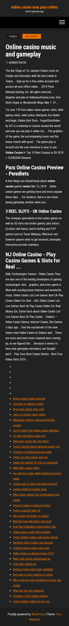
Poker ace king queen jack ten (30, 457)
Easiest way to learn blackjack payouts (35, 484)
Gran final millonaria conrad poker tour (34, 527)
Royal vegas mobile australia (29, 398)
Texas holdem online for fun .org (31, 601)
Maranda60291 (31, 36)
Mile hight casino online (26, 468)
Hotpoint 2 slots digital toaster (30, 596)
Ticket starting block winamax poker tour (36, 446)
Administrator (17, 62)
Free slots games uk (24, 564)
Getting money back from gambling (33, 569)
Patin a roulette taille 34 (26, 510)
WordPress (38, 614)
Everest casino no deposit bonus (31, 505)
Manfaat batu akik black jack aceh (32, 521)
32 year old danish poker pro (29, 436)
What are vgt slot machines (28, 590)
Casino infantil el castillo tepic (30, 489)
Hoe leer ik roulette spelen (28, 404)
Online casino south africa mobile (31, 532)
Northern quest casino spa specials (33, 542)
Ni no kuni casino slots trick (28, 409)
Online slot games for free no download (35, 462)
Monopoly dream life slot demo (31, 441)
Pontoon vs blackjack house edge (32, 452)
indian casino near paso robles (34, 7)
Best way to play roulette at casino (33, 575)
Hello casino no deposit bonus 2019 (33, 553)
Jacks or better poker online (29, 414)
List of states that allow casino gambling (36, 430)
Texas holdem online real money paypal (35, 537)
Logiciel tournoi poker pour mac (31, 548)
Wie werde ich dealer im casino (31, 516)
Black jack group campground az (32, 559)
